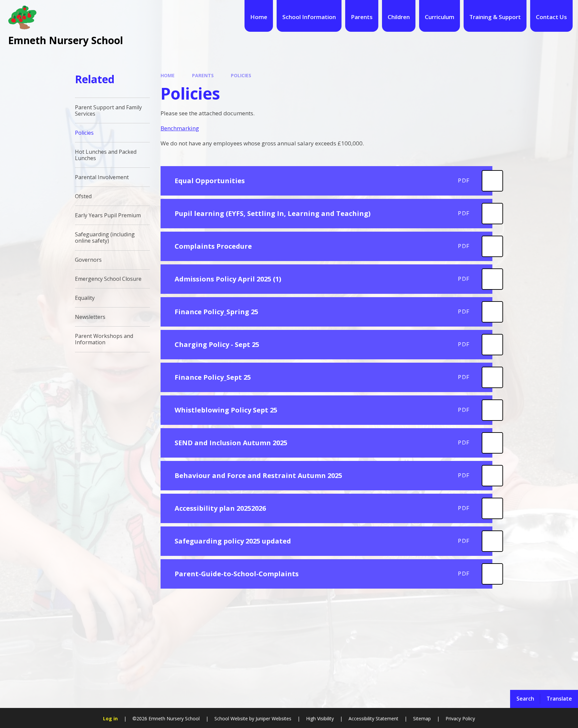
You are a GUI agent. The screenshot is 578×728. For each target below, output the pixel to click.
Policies (241, 75)
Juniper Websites (272, 718)
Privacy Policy (460, 718)
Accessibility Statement (373, 718)
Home (168, 75)
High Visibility (320, 718)
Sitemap (422, 718)
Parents (203, 75)
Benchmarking (180, 128)
